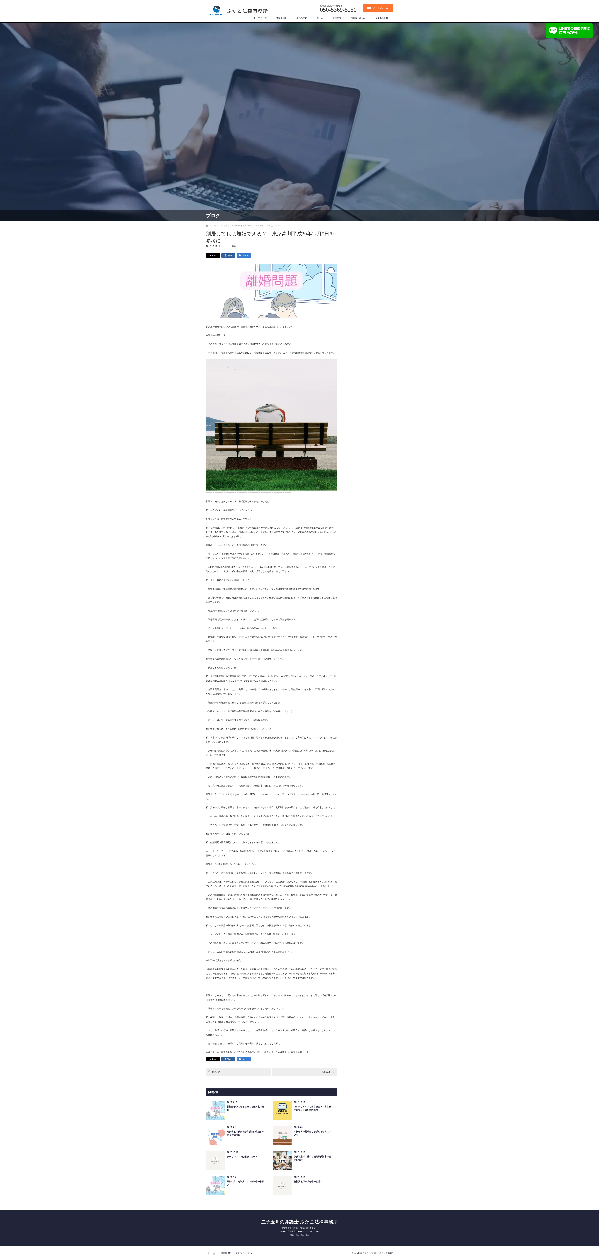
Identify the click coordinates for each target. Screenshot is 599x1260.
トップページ (260, 18)
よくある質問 (381, 18)
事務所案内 (301, 18)
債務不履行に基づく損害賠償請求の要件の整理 (312, 1158)
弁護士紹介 (281, 18)
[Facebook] (208, 1252)
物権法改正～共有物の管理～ (308, 1181)
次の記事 (326, 1071)
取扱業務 (337, 18)
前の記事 (216, 1071)
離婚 (234, 246)
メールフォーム (380, 8)
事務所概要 (226, 1253)
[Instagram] (213, 1252)
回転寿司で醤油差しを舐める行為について (312, 1133)
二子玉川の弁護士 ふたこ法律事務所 (299, 1221)
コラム (320, 18)
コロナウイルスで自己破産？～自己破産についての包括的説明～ (312, 1108)
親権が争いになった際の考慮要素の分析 (245, 1108)
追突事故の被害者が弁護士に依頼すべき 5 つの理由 (245, 1133)
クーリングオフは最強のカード (242, 1156)
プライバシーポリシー (245, 1253)
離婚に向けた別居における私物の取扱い (245, 1183)
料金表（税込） (358, 18)
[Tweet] (213, 255)
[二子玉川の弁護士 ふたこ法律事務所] (238, 11)
